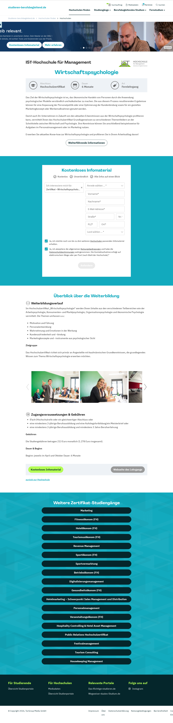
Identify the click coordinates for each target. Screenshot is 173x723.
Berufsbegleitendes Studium (129, 9)
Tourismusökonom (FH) (86, 537)
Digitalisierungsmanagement (86, 581)
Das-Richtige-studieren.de (102, 688)
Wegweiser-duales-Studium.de (104, 693)
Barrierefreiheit (161, 711)
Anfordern (87, 265)
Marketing (86, 510)
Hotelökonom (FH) (86, 528)
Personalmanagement (87, 608)
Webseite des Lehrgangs (127, 469)
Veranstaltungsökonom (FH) (86, 617)
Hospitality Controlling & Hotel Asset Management (86, 625)
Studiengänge (101, 9)
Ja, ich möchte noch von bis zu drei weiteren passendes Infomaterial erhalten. (86, 242)
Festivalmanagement (86, 643)
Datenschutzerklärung (118, 711)
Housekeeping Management (86, 661)
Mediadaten (54, 688)
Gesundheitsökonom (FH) (87, 590)
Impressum (93, 711)
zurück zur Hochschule (38, 479)
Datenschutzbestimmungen (61, 252)
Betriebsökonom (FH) (86, 572)
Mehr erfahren (53, 45)
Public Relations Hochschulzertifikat (86, 634)
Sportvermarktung (87, 563)
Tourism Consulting (86, 652)
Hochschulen (96, 241)
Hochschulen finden (79, 9)
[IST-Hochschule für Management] (133, 63)
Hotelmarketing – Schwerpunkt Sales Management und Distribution (86, 599)
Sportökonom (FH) (86, 555)
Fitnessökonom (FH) (86, 519)
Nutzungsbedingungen (91, 249)
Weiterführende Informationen (86, 142)
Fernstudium (156, 9)
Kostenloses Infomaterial (24, 45)
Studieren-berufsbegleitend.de (21, 18)
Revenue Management (86, 546)
